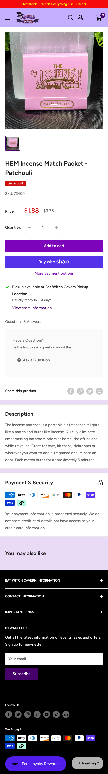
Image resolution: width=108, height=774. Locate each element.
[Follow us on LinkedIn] (65, 714)
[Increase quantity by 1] (56, 227)
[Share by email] (99, 391)
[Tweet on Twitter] (89, 391)
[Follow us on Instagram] (27, 714)
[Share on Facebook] (70, 391)
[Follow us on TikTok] (56, 714)
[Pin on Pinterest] (80, 391)
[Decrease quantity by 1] (29, 227)
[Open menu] (7, 18)
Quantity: (13, 227)
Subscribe (22, 673)
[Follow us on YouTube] (46, 714)
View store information (32, 308)
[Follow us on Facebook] (8, 714)
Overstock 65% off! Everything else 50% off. (54, 4)
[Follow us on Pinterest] (37, 714)
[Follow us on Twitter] (18, 714)
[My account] (80, 17)
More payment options (54, 273)
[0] (99, 18)
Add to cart (54, 245)
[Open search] (70, 17)
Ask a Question (36, 360)
